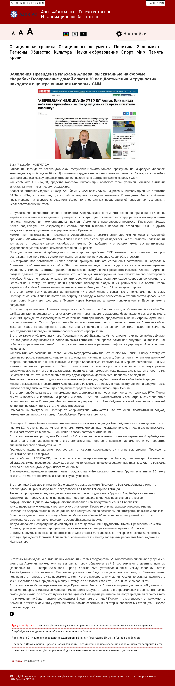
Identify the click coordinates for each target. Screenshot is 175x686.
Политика (124, 47)
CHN (41, 3)
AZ (12, 3)
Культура (63, 52)
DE (24, 3)
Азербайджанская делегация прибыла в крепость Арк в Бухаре (51, 631)
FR (28, 3)
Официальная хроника (32, 47)
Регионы (18, 52)
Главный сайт (156, 3)
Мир (140, 52)
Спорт (127, 52)
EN (20, 3)
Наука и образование (96, 52)
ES (32, 3)
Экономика (148, 47)
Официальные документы (85, 47)
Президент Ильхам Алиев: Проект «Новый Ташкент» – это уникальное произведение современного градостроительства (87, 644)
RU (16, 3)
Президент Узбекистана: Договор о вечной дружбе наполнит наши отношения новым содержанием (74, 650)
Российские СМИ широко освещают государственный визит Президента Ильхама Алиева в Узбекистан (77, 638)
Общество (40, 52)
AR (36, 3)
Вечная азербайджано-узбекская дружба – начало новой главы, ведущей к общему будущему (83, 625)
